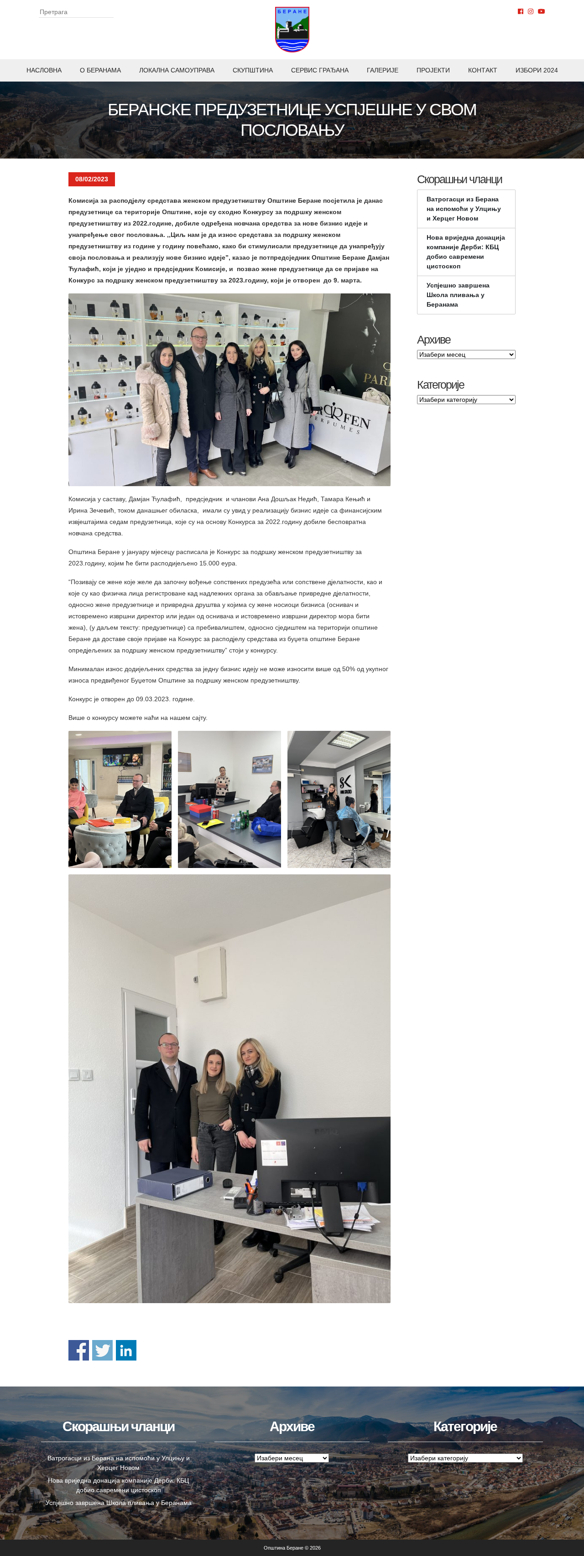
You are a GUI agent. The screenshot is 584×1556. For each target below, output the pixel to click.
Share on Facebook (78, 1350)
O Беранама (100, 70)
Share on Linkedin (126, 1350)
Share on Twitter (102, 1350)
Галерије (382, 70)
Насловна (44, 70)
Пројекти (433, 70)
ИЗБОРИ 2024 (537, 70)
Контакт (482, 70)
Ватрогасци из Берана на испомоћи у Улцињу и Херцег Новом (464, 208)
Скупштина (253, 70)
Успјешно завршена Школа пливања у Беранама (458, 295)
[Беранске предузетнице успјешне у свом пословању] (229, 389)
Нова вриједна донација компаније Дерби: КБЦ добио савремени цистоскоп (466, 252)
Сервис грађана (320, 70)
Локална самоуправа (176, 70)
